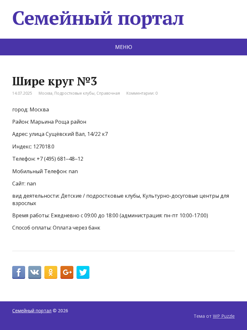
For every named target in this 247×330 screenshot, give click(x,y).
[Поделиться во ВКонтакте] (34, 272)
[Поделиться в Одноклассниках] (50, 272)
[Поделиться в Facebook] (18, 272)
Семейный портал (98, 18)
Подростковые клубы (74, 93)
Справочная (108, 93)
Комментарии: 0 (142, 93)
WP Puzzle (224, 316)
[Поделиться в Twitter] (83, 272)
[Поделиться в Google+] (66, 272)
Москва (45, 93)
